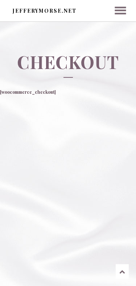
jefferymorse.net (45, 10)
